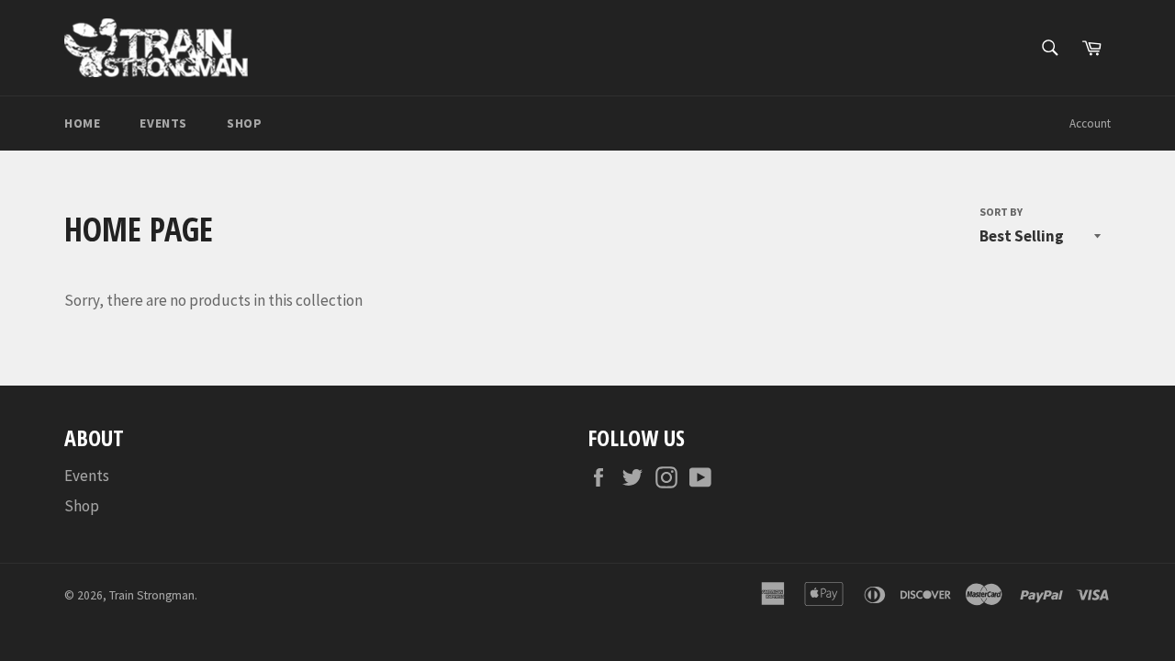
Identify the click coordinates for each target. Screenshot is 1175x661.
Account (1090, 123)
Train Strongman (152, 595)
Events (163, 123)
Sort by (1001, 211)
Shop (244, 123)
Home (82, 123)
